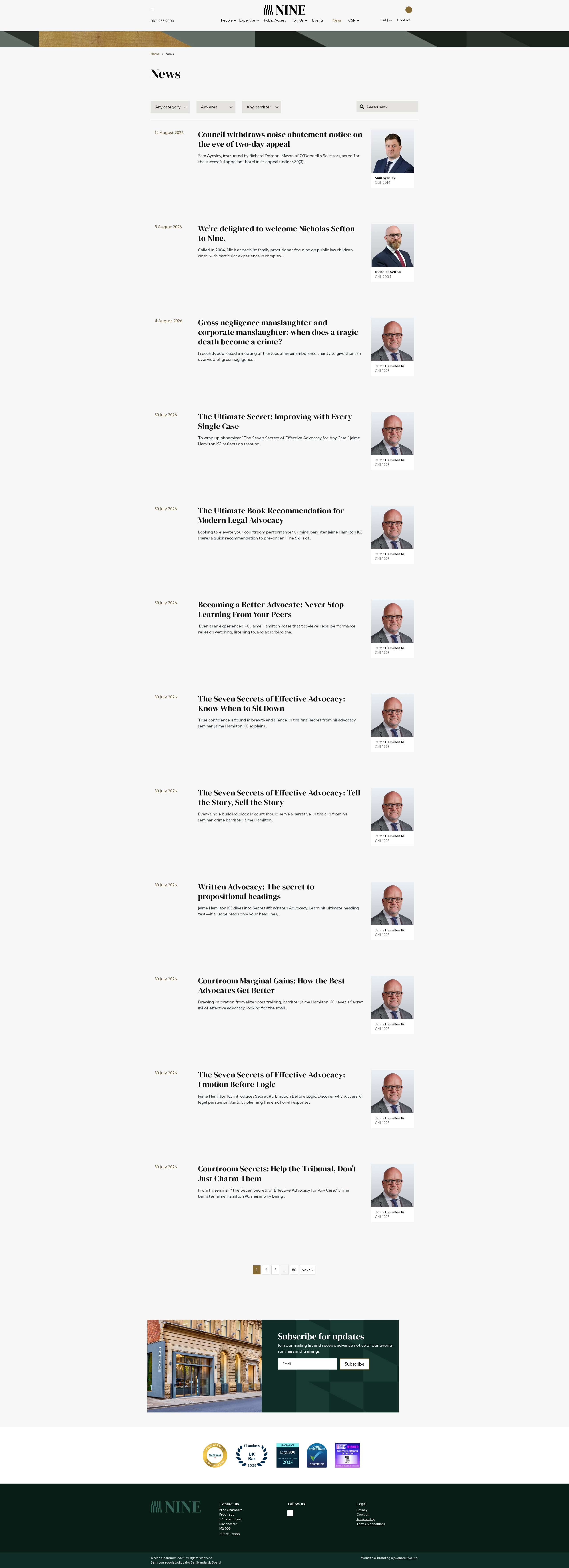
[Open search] (409, 9)
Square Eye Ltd (406, 1558)
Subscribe (355, 1364)
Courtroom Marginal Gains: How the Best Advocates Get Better (271, 985)
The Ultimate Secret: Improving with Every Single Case (275, 421)
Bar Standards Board (206, 1562)
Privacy (362, 1510)
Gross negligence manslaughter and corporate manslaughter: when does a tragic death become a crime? (278, 332)
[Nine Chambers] (284, 10)
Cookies (363, 1514)
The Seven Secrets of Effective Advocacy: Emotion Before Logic (271, 1079)
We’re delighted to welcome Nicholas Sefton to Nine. (276, 233)
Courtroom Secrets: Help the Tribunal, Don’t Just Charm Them (277, 1173)
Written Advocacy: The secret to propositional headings (256, 891)
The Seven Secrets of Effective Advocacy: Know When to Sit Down (271, 703)
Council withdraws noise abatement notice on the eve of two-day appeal (280, 139)
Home (155, 54)
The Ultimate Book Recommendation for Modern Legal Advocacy (271, 515)
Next (306, 1270)
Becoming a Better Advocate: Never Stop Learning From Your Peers (271, 609)
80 (294, 1270)
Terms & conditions (371, 1524)
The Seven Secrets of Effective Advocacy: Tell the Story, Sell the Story (279, 797)
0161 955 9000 (162, 21)
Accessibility (366, 1519)
